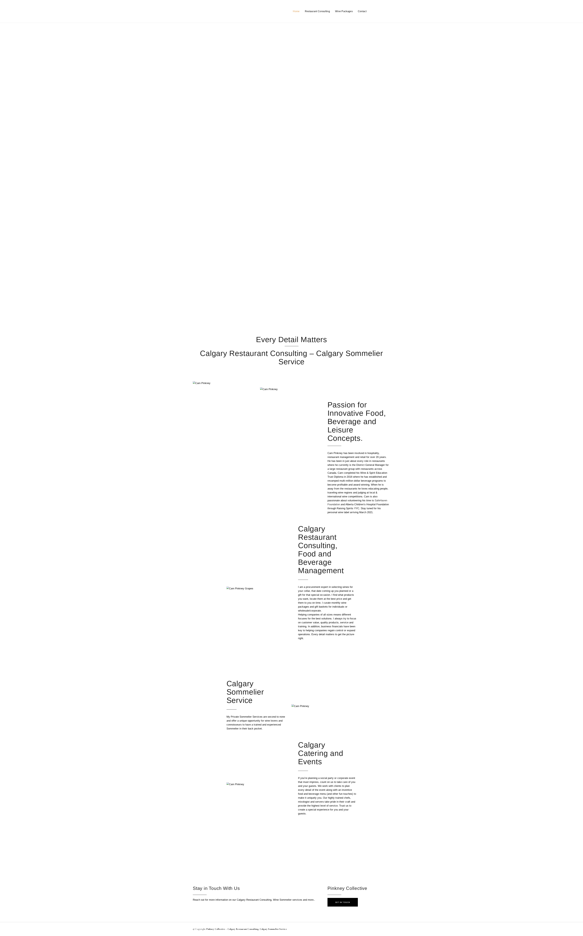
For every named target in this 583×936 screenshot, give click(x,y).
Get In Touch (342, 902)
